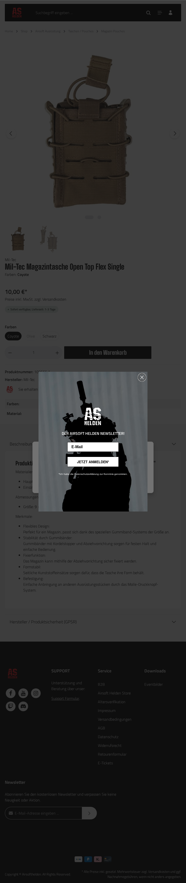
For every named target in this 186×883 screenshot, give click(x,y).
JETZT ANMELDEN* (93, 461)
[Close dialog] (142, 377)
